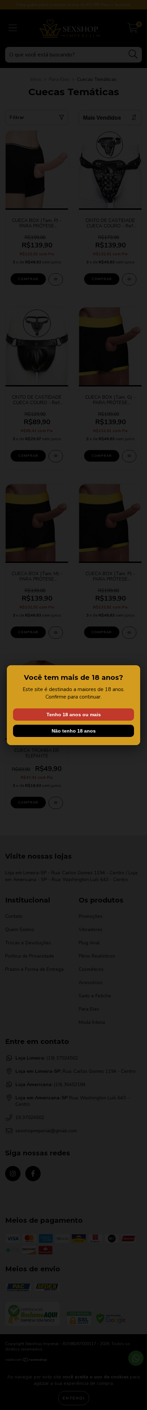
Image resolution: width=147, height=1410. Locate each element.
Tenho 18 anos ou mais (73, 714)
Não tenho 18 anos (74, 731)
